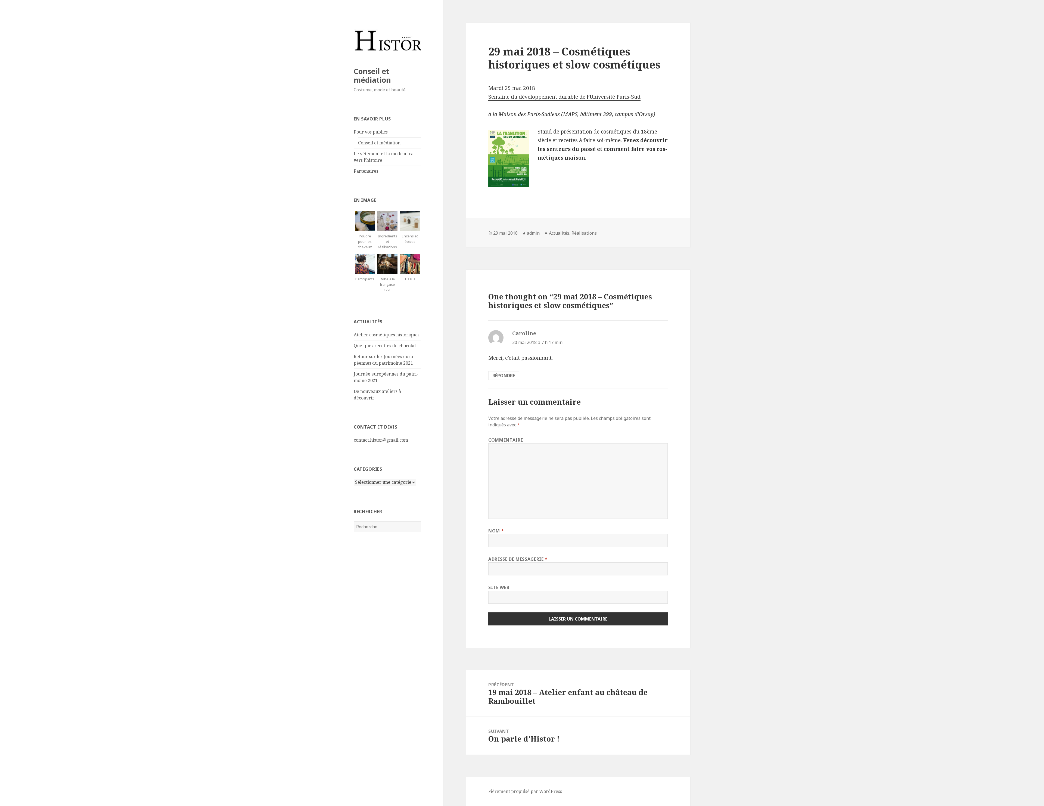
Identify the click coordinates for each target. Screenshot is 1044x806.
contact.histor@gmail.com (381, 440)
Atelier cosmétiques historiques (387, 335)
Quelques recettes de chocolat (385, 346)
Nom (496, 531)
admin (533, 233)
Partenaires (366, 171)
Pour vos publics (371, 132)
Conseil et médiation (372, 75)
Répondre (503, 376)
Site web (498, 587)
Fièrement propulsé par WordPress (525, 791)
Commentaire (505, 440)
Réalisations (584, 233)
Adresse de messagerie (518, 559)
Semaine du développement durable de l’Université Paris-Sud (564, 96)
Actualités (559, 233)
